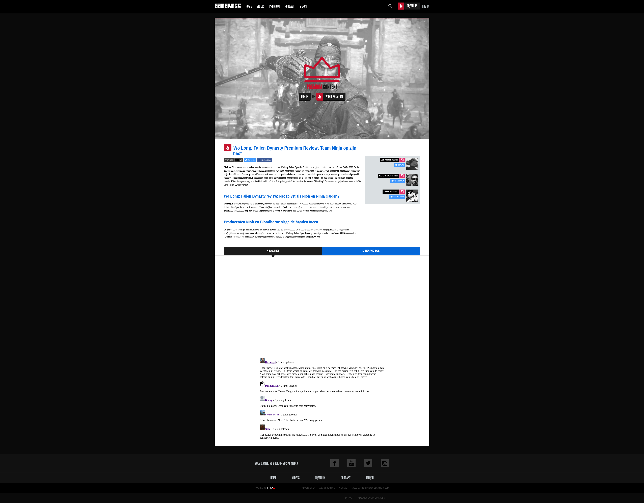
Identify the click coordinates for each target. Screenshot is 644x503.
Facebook (334, 463)
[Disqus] (322, 309)
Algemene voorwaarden (371, 497)
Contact (343, 487)
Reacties (273, 251)
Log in (425, 6)
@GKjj (401, 164)
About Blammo (327, 487)
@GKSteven (398, 196)
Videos (260, 6)
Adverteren (308, 487)
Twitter (368, 463)
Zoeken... (390, 6)
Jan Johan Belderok (389, 159)
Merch (303, 6)
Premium (274, 6)
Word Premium (334, 96)
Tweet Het (251, 160)
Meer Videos (371, 251)
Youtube (351, 463)
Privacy (349, 497)
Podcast (289, 6)
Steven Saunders (390, 191)
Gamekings (228, 6)
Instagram (402, 160)
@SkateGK (399, 180)
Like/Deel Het (266, 160)
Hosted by (260, 487)
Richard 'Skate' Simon (388, 175)
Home (249, 6)
